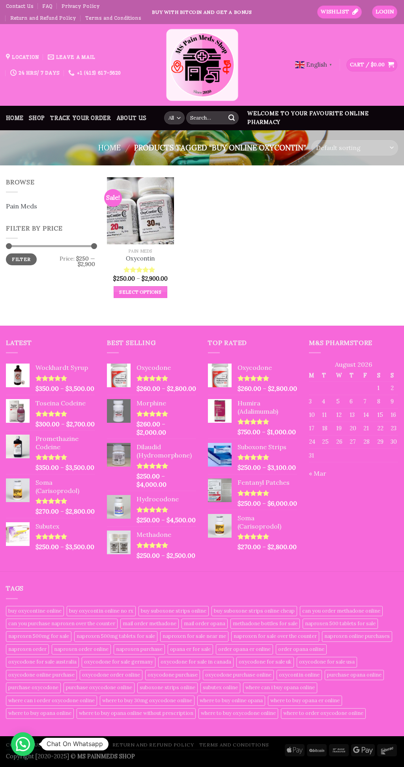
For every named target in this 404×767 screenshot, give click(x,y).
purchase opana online (354, 674)
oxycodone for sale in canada (196, 661)
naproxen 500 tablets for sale (340, 623)
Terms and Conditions (113, 18)
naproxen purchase (139, 649)
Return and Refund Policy (43, 18)
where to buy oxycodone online (238, 713)
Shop (37, 118)
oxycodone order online (111, 674)
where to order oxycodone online (323, 713)
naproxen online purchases (357, 636)
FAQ (47, 6)
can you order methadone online (341, 611)
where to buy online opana (231, 700)
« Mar (317, 473)
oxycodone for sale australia (42, 661)
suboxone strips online (167, 687)
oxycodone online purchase (41, 674)
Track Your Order (80, 118)
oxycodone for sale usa (327, 661)
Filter (21, 259)
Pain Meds (21, 206)
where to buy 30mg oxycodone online (147, 700)
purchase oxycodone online (99, 687)
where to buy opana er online (305, 700)
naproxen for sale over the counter (275, 636)
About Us (131, 118)
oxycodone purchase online (238, 674)
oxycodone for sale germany (118, 661)
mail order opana (204, 623)
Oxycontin (140, 258)
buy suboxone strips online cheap (254, 611)
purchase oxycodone (33, 687)
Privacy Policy (81, 6)
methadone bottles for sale (265, 623)
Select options (140, 292)
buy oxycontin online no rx (101, 611)
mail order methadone (149, 623)
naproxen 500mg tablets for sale (116, 636)
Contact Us (20, 6)
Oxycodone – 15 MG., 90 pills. (95, 728)
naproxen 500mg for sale (38, 636)
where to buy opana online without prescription (136, 713)
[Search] (231, 118)
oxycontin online (299, 674)
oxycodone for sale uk (265, 661)
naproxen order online (81, 649)
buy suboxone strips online (173, 611)
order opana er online (244, 649)
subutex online (220, 687)
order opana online (301, 649)
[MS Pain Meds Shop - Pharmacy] (202, 65)
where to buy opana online (39, 713)
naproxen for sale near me (194, 636)
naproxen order (27, 649)
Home (14, 118)
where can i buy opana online (280, 687)
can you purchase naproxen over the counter (61, 623)
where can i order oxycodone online (51, 700)
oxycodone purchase (173, 674)
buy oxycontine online (35, 611)
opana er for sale (190, 649)
